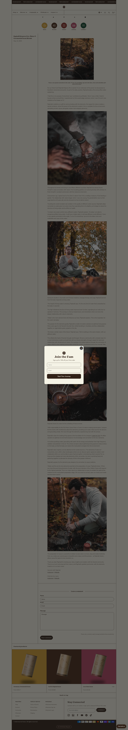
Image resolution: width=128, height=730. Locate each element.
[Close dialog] (81, 348)
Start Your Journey (64, 376)
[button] (121, 726)
